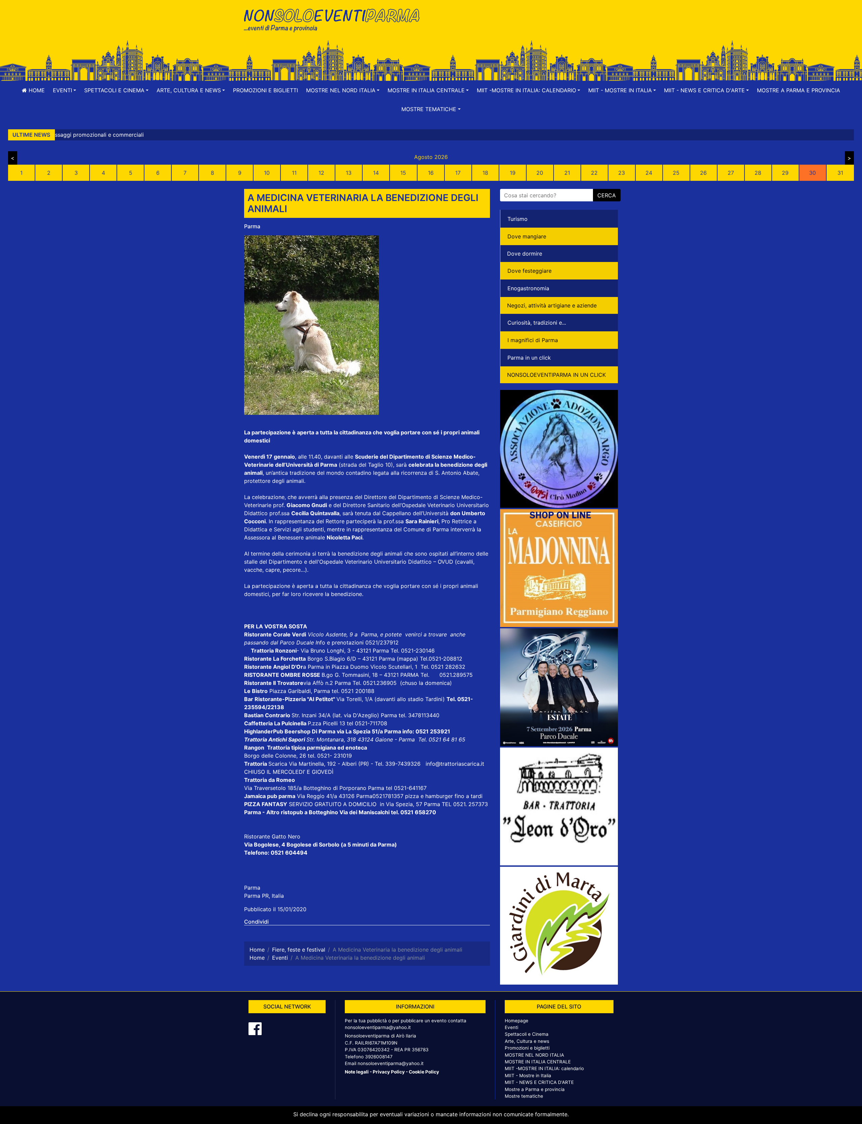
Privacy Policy (389, 1072)
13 (349, 172)
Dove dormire (524, 253)
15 (403, 172)
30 (812, 172)
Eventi (511, 1027)
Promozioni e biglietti (265, 90)
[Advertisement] (527, 27)
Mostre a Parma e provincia (798, 90)
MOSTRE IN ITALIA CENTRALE (538, 1061)
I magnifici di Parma (532, 340)
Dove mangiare (526, 236)
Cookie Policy (424, 1072)
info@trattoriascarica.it (455, 763)
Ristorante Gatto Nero (272, 836)
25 (676, 172)
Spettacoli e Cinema (527, 1034)
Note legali (357, 1072)
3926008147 (379, 1056)
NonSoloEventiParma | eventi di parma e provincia (335, 19)
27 (731, 172)
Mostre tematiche (524, 1096)
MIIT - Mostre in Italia (528, 1075)
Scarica (278, 763)
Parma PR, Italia (264, 895)
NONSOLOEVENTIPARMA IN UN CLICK (556, 374)
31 (840, 172)
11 (294, 172)
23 (621, 172)
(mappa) (408, 658)
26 (703, 172)
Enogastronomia (528, 288)
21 (567, 172)
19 (513, 172)
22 (594, 172)
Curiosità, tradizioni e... (536, 322)
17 (458, 172)
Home (36, 90)
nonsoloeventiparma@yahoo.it (378, 1027)
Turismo (517, 219)
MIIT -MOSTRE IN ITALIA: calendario (544, 1068)
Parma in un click (529, 357)
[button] (64, 90)
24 (648, 172)
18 (485, 172)
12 (321, 172)
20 (539, 172)
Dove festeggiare (529, 270)
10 (267, 172)
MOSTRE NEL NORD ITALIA (534, 1055)
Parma (252, 226)
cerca (606, 195)
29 (785, 172)
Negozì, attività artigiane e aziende (552, 305)
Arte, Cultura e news (527, 1041)
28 (758, 172)
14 (376, 172)
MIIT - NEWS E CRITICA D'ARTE (539, 1082)
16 (431, 172)
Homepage (516, 1020)
